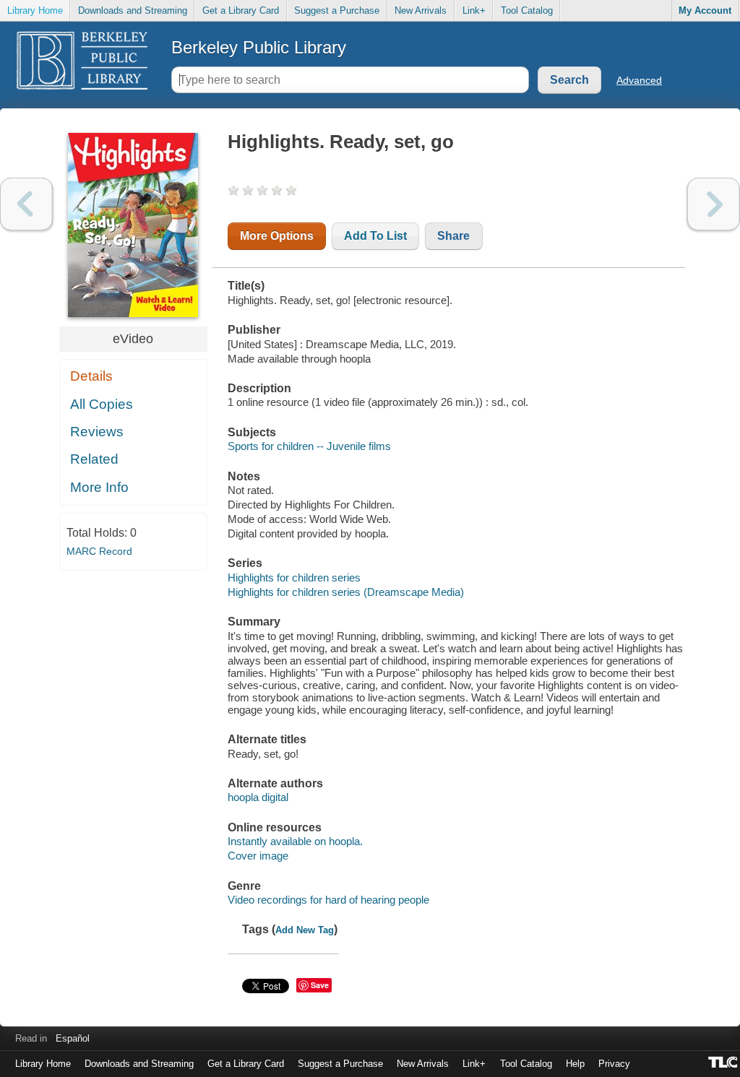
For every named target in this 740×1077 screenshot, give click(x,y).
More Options (277, 236)
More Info (99, 487)
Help (575, 1063)
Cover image (258, 855)
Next (713, 204)
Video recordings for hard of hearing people (328, 900)
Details (91, 376)
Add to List (375, 236)
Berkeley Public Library (258, 47)
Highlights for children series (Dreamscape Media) (346, 592)
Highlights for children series (294, 577)
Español (73, 1038)
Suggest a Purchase (336, 10)
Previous (26, 204)
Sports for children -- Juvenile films (309, 446)
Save (320, 984)
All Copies (101, 404)
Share (453, 236)
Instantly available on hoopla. (295, 841)
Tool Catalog (527, 10)
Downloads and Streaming (132, 10)
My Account (705, 10)
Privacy (614, 1063)
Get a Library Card (240, 10)
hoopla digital (258, 797)
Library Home (35, 10)
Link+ (474, 10)
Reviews (97, 431)
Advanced (639, 80)
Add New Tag (304, 930)
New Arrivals (421, 10)
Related (94, 459)
